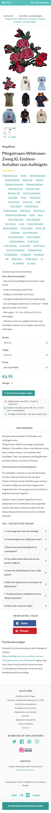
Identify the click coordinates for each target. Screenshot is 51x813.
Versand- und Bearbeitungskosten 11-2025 (25, 700)
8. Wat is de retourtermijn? (25, 605)
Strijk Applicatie (30, 232)
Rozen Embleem (10, 228)
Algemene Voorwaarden (26, 720)
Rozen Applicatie (35, 223)
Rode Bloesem (10, 210)
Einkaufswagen (41, 2)
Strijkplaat (39, 254)
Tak (6, 259)
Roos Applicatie (15, 219)
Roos (40, 215)
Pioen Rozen (14, 202)
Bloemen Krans (15, 188)
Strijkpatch (26, 254)
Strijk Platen (39, 245)
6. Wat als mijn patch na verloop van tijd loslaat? (25, 584)
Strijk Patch (33, 241)
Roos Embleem (33, 219)
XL (42, 259)
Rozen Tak (40, 228)
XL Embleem (18, 263)
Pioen (23, 197)
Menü (8, 2)
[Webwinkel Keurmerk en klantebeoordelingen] (25, 753)
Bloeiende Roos (10, 175)
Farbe (5, 362)
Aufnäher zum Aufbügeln (30, 16)
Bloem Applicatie (38, 175)
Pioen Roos (35, 197)
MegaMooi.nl (29, 782)
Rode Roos (25, 210)
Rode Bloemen (31, 206)
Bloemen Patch (33, 188)
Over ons (25, 728)
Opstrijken (13, 197)
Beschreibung (24, 428)
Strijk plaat (25, 245)
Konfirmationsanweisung (25, 704)
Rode (38, 202)
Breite (5, 337)
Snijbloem (15, 232)
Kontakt (25, 716)
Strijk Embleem (34, 237)
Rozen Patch (27, 228)
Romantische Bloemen (16, 215)
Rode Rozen (39, 210)
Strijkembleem (11, 254)
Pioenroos (28, 202)
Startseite (8, 16)
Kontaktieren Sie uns (25, 770)
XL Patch (31, 263)
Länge (5, 349)
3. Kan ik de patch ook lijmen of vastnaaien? (25, 549)
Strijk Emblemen (17, 241)
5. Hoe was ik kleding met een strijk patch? (25, 572)
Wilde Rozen (32, 259)
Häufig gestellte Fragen (25, 696)
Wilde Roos (17, 259)
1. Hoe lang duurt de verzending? (25, 531)
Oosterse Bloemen (32, 193)
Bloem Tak (27, 180)
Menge (5, 383)
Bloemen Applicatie (14, 184)
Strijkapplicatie (35, 250)
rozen (21, 223)
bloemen (39, 180)
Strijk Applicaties (16, 237)
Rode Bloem (16, 206)
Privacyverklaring (25, 724)
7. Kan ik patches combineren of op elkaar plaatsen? (25, 595)
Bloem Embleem (12, 180)
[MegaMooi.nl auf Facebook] (22, 741)
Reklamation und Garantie (25, 712)
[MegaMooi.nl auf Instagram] (37, 741)
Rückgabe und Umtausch (25, 708)
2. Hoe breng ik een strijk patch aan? (25, 539)
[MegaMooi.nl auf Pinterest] (29, 741)
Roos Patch (10, 223)
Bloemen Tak (14, 193)
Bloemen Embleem (34, 184)
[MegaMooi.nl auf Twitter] (14, 741)
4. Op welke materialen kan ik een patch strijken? (25, 560)
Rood (32, 215)
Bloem (24, 175)
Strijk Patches (10, 245)
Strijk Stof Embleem (15, 250)
